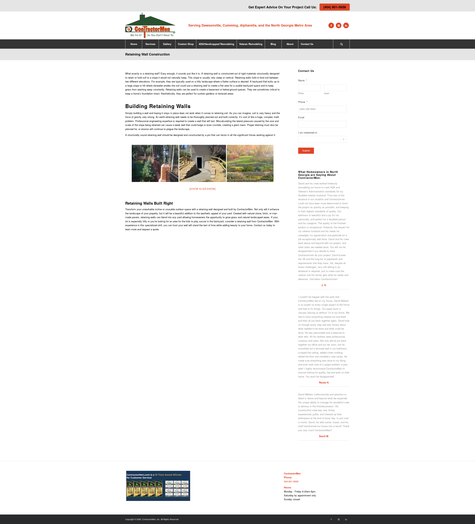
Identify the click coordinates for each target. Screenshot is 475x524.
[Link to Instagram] (338, 25)
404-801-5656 (291, 481)
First (301, 93)
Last (326, 93)
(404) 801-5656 (334, 7)
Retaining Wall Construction (147, 54)
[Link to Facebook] (331, 25)
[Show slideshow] (202, 189)
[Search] (341, 44)
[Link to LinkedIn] (346, 25)
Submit (306, 150)
